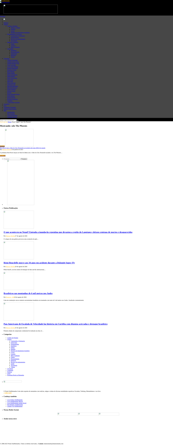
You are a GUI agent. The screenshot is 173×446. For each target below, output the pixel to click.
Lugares (13, 45)
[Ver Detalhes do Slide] (20, 204)
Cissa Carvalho (11, 65)
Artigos (6, 24)
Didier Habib (11, 73)
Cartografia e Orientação (18, 36)
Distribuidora (11, 112)
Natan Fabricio (11, 89)
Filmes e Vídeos (15, 27)
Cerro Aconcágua (12, 115)
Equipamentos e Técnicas (14, 34)
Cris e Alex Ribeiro (12, 66)
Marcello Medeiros (12, 86)
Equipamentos (15, 37)
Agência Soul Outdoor (10, 109)
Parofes (9, 92)
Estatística (13, 50)
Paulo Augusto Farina (13, 94)
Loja (5, 105)
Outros (13, 57)
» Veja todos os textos (13, 102)
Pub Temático (11, 114)
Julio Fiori (10, 81)
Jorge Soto (10, 79)
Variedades (10, 49)
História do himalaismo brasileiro (20, 32)
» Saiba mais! (8, 393)
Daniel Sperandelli (12, 68)
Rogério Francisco (12, 99)
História (13, 29)
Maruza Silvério (6, 149)
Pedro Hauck (11, 96)
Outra (8, 373)
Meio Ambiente (15, 47)
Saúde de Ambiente (12, 42)
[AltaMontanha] (5, 1)
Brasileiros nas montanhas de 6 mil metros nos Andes (28, 293)
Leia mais (2, 155)
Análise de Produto (12, 338)
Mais (5, 110)
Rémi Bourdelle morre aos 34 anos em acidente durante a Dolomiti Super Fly (39, 263)
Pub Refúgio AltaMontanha (15, 404)
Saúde (12, 44)
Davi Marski (10, 71)
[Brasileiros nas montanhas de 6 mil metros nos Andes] (19, 289)
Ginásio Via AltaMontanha (14, 406)
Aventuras (6, 104)
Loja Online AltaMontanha (15, 400)
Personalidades (15, 52)
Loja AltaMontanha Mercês (15, 401)
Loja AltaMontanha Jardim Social (16, 403)
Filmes (13, 347)
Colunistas (7, 58)
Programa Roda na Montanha (15, 375)
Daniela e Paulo (11, 70)
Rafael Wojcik (11, 97)
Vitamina (9, 101)
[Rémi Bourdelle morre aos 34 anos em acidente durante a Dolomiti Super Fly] (19, 259)
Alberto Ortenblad (12, 60)
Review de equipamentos (18, 39)
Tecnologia (14, 40)
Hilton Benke (11, 76)
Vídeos (13, 367)
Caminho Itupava (12, 117)
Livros (13, 31)
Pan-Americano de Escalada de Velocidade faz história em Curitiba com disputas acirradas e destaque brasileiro (55, 324)
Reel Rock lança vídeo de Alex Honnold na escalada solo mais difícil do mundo (22, 148)
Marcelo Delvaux (12, 88)
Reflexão (13, 55)
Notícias (6, 23)
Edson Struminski (12, 75)
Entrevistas (14, 53)
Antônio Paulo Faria (13, 62)
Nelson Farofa (11, 91)
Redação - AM (10, 297)
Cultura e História (12, 26)
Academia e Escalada (10, 107)
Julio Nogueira (11, 83)
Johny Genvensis (12, 78)
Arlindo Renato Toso (13, 63)
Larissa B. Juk (11, 84)
